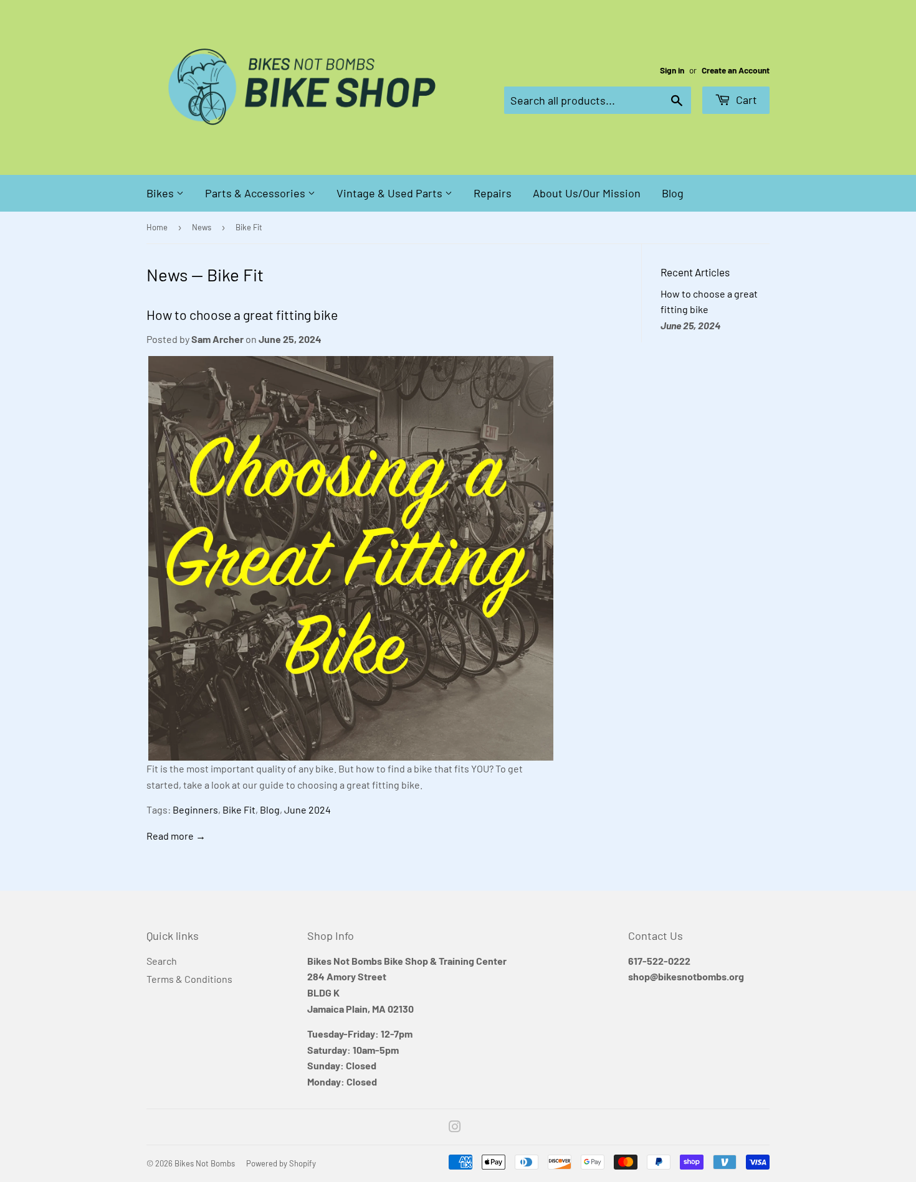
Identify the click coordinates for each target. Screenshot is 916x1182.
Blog (673, 193)
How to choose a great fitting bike (242, 314)
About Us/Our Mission (587, 193)
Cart (745, 99)
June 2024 (307, 809)
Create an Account (736, 70)
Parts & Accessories (256, 193)
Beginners (195, 809)
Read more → (176, 836)
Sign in (672, 70)
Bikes (161, 193)
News (201, 227)
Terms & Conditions (189, 979)
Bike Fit (238, 809)
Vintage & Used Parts (390, 193)
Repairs (493, 193)
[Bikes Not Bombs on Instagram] (455, 1127)
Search (161, 961)
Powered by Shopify (281, 1163)
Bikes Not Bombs (204, 1163)
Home (157, 227)
